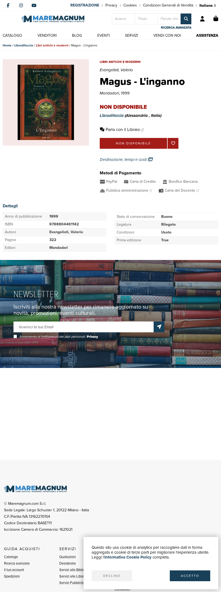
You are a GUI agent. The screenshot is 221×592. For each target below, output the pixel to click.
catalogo (12, 35)
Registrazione (84, 5)
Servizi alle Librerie (73, 576)
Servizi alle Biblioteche (76, 569)
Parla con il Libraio (123, 129)
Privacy (111, 5)
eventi (103, 35)
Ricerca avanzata (17, 563)
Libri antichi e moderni (52, 45)
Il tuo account (14, 569)
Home (7, 45)
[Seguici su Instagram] (21, 5)
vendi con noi (167, 35)
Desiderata (67, 563)
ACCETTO (190, 575)
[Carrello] (215, 19)
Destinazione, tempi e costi (124, 159)
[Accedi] (202, 19)
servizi (131, 35)
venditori (47, 35)
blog (77, 35)
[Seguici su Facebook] (8, 5)
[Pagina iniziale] (53, 19)
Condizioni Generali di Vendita (168, 5)
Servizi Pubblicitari (73, 582)
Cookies (130, 5)
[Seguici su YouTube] (34, 5)
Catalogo (11, 556)
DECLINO (111, 575)
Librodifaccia (23, 45)
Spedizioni (12, 576)
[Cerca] (186, 18)
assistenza (207, 35)
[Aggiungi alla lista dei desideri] (173, 143)
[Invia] (159, 327)
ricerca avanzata (176, 27)
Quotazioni (67, 556)
